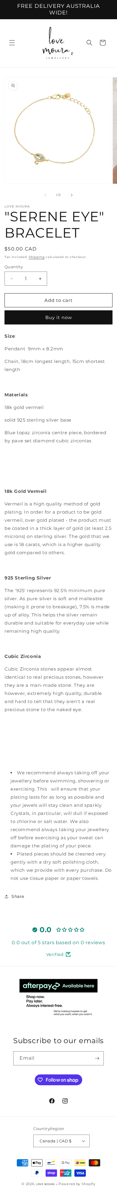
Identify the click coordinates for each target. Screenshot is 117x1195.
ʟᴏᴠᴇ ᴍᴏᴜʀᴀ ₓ (46, 1184)
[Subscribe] (97, 1058)
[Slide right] (71, 195)
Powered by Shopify (76, 1184)
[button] (12, 42)
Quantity (13, 266)
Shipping (37, 257)
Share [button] (17, 896)
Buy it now (58, 317)
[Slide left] (45, 195)
